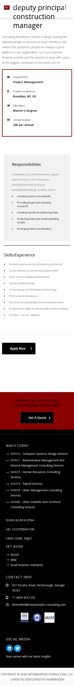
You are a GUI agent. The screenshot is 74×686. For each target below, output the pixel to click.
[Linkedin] (9, 648)
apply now (17, 348)
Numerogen (55, 679)
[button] (49, 8)
